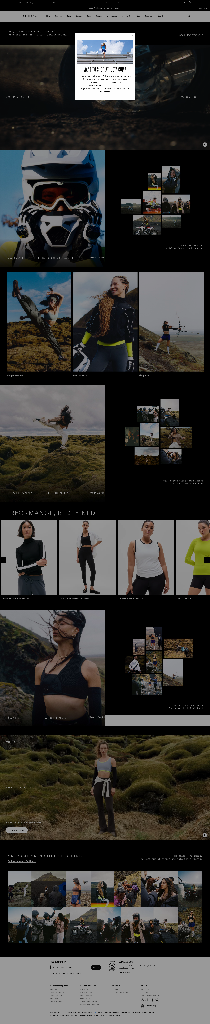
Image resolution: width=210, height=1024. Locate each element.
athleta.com (105, 91)
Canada (94, 82)
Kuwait (115, 85)
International (115, 82)
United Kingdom (94, 85)
